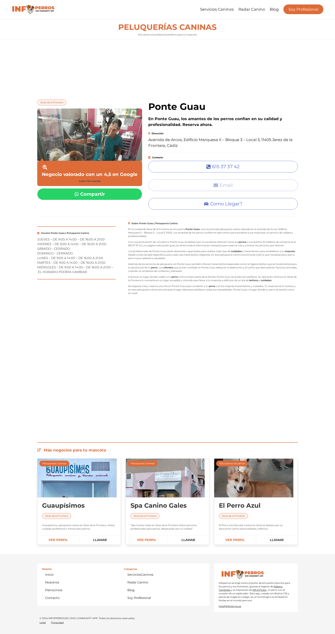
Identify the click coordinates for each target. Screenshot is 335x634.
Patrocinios (53, 590)
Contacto (52, 598)
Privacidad (57, 622)
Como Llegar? (226, 204)
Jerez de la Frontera (51, 102)
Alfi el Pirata (259, 589)
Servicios (140, 574)
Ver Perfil (58, 540)
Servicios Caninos (217, 9)
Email (226, 185)
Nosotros (52, 582)
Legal (43, 622)
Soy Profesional (303, 9)
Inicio (49, 574)
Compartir (92, 194)
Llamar (100, 540)
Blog (274, 9)
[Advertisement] (167, 68)
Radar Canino (251, 9)
